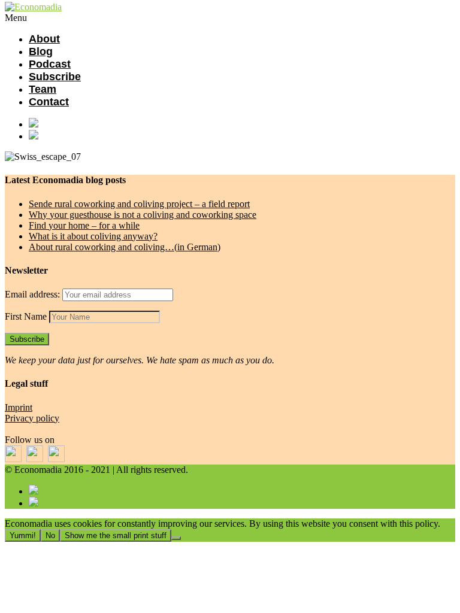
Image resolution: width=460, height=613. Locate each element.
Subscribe (55, 77)
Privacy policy (32, 418)
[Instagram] (242, 136)
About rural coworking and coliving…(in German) (124, 247)
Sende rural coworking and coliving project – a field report (139, 204)
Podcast (50, 64)
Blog (41, 51)
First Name (26, 316)
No (50, 535)
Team (42, 89)
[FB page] (242, 124)
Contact (49, 102)
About (44, 39)
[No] (176, 538)
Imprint (18, 407)
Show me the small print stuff (116, 535)
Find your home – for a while (84, 225)
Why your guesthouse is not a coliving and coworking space (142, 215)
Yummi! (23, 535)
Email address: (33, 294)
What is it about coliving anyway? (93, 236)
